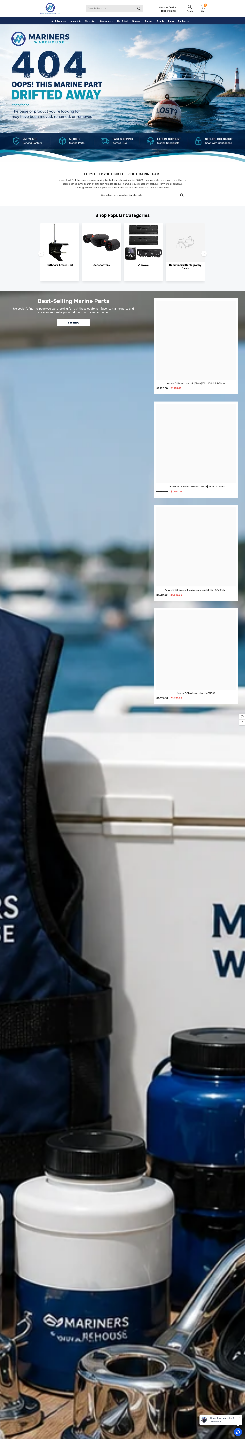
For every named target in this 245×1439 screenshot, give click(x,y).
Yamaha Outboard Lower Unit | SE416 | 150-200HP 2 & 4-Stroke (196, 383)
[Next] (204, 253)
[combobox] (110, 8)
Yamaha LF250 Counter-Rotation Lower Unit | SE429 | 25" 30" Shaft (196, 590)
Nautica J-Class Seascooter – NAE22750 (196, 693)
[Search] (114, 8)
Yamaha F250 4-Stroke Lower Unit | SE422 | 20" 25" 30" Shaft (196, 486)
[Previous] (41, 253)
